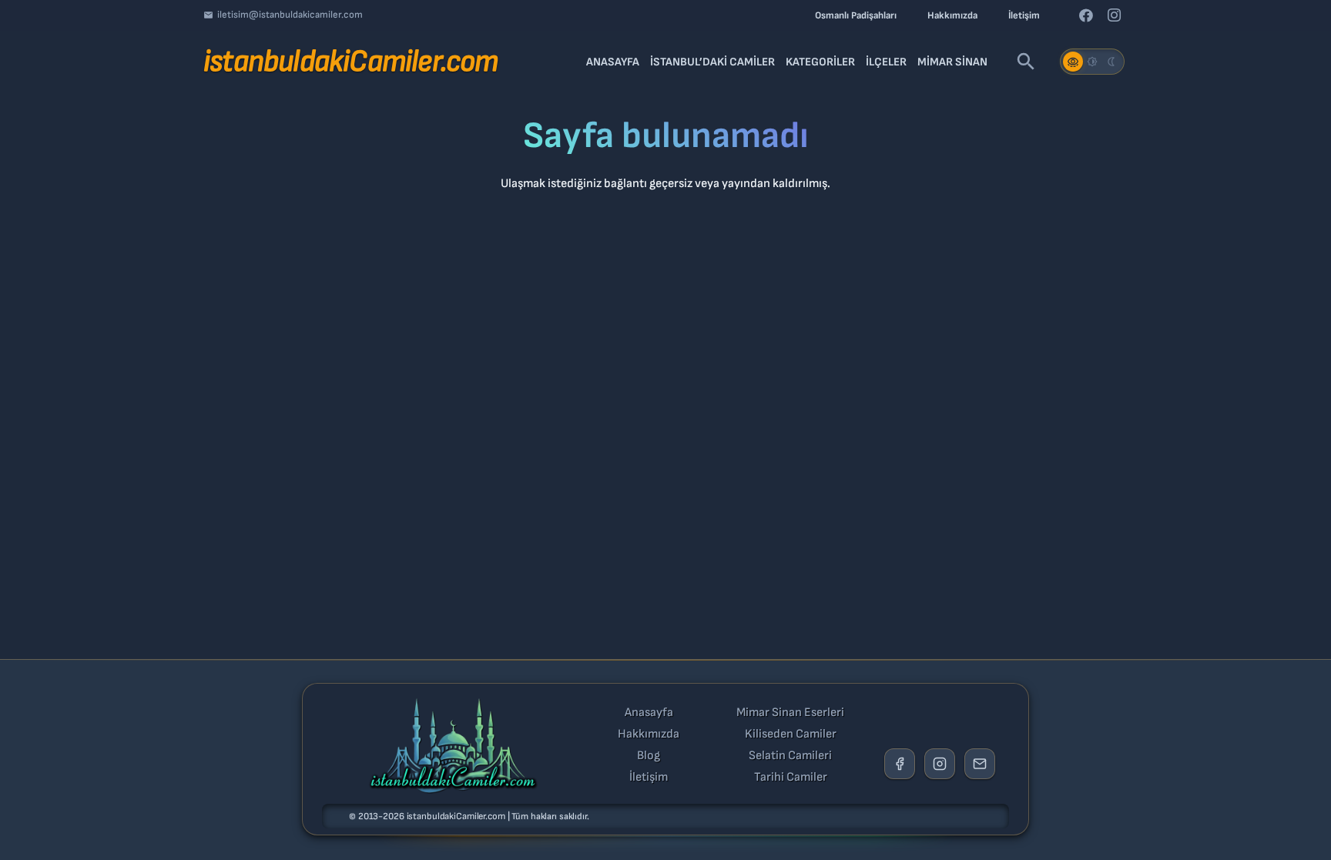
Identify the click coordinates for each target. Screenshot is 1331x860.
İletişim (648, 777)
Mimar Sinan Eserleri (790, 713)
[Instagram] (1114, 15)
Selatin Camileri (790, 756)
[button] (1026, 61)
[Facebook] (1086, 15)
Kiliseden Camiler (790, 734)
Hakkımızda (648, 734)
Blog (648, 756)
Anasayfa (649, 713)
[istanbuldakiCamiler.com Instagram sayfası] (939, 763)
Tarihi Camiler (790, 777)
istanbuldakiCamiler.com (456, 816)
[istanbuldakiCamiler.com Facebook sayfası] (899, 763)
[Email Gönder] (979, 763)
